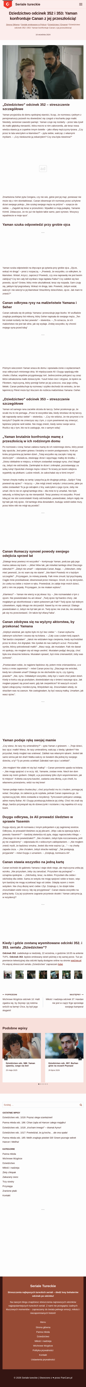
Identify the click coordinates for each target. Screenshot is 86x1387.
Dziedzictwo (9, 1163)
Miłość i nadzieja (11, 1167)
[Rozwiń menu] (80, 4)
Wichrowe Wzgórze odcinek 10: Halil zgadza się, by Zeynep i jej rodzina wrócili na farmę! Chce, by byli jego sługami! (21, 1003)
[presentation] (22, 1046)
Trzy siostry (8, 1181)
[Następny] (80, 1057)
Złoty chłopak (9, 1172)
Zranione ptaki (10, 1191)
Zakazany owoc (10, 1177)
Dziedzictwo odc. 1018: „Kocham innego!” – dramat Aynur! (32, 1127)
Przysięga (8, 1186)
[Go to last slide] (6, 1057)
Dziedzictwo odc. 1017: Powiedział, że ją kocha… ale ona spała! (35, 1132)
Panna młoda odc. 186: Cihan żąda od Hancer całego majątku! (34, 1122)
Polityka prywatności (43, 1350)
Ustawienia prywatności (43, 1359)
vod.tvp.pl (76, 960)
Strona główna (43, 1327)
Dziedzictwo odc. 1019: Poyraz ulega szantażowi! (28, 1117)
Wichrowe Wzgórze (12, 1158)
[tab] (38, 1084)
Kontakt (6, 1195)
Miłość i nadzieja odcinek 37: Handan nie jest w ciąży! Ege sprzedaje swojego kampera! (64, 1001)
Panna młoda (9, 1154)
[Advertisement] (43, 248)
